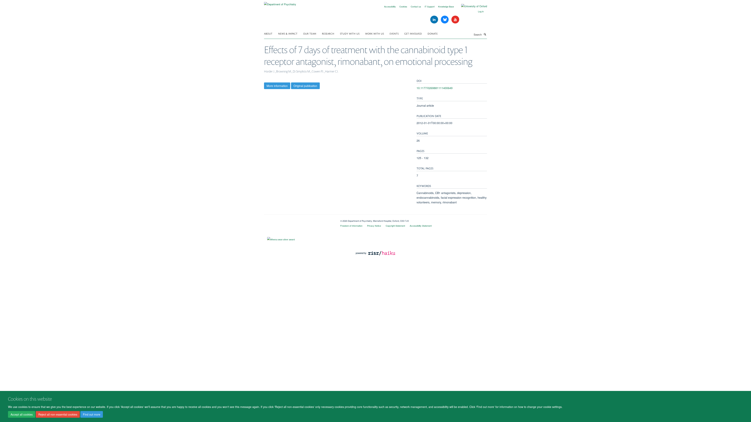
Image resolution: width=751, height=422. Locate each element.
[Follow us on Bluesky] (445, 19)
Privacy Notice (374, 225)
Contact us (416, 6)
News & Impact (287, 33)
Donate (433, 33)
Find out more (91, 414)
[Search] (485, 34)
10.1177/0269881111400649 (435, 88)
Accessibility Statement (421, 225)
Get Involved (413, 33)
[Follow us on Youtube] (455, 19)
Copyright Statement (395, 225)
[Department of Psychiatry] (280, 3)
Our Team (309, 33)
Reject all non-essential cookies (57, 414)
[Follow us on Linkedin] (434, 19)
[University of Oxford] (471, 6)
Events (394, 33)
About (268, 33)
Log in (481, 11)
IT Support (430, 6)
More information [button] (277, 86)
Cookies (403, 6)
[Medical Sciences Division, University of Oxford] (299, 219)
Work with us (374, 33)
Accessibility (390, 6)
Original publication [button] (305, 86)
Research (328, 33)
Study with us (349, 33)
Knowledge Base (446, 6)
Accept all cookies (22, 414)
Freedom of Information (351, 225)
